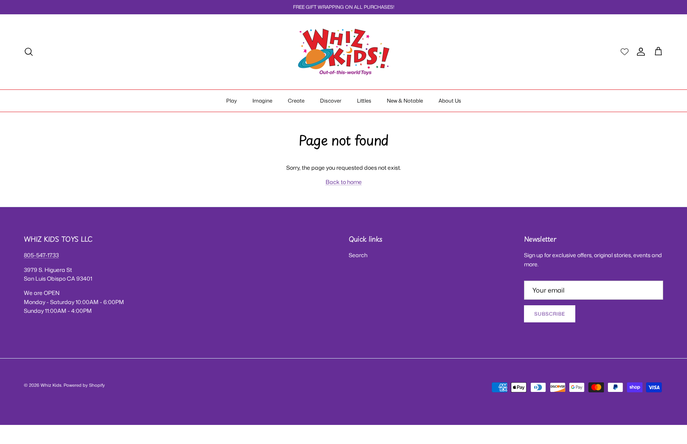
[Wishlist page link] (625, 52)
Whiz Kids (51, 385)
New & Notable (405, 100)
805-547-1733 (41, 255)
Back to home (344, 182)
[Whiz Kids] (343, 51)
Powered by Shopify (84, 385)
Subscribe (549, 313)
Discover (331, 100)
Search (358, 255)
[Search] (28, 51)
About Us (450, 100)
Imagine (262, 100)
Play (231, 100)
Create (296, 100)
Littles (364, 100)
